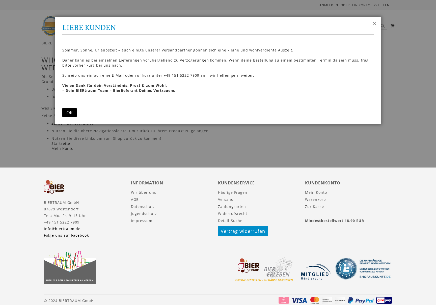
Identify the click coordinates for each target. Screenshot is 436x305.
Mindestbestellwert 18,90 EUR (334, 220)
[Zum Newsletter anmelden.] (70, 282)
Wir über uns (143, 192)
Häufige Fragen (232, 192)
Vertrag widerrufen (243, 231)
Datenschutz (143, 206)
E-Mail (118, 75)
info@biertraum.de (62, 228)
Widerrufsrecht (232, 213)
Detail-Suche (230, 220)
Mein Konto (316, 192)
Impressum (141, 220)
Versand (226, 199)
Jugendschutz (144, 213)
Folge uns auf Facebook (66, 235)
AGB (135, 199)
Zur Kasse (314, 206)
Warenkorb (315, 199)
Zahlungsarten (232, 206)
